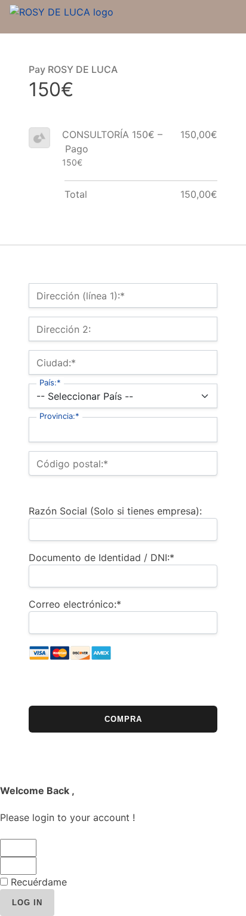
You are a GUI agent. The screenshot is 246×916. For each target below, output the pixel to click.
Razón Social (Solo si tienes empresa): (115, 511)
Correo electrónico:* (75, 604)
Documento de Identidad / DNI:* (101, 557)
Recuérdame (37, 882)
